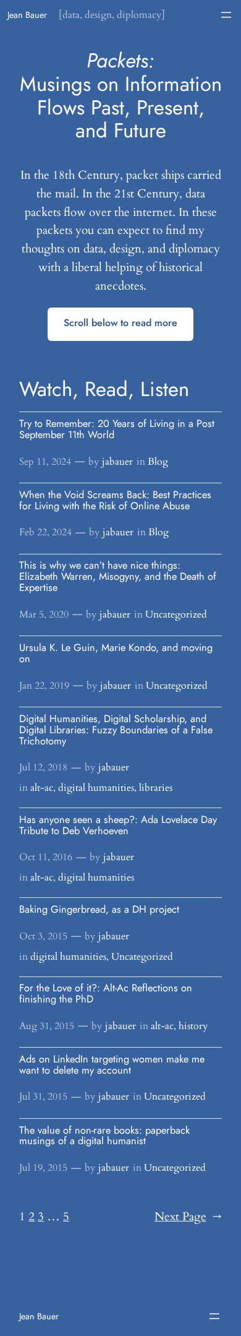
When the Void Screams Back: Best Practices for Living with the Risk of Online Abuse (115, 500)
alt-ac (41, 788)
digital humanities (96, 788)
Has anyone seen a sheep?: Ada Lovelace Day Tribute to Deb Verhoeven (118, 825)
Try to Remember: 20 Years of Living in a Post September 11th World (116, 429)
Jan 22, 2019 (44, 685)
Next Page (188, 1217)
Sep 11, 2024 (45, 461)
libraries (155, 788)
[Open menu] (226, 14)
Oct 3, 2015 (43, 936)
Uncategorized (176, 614)
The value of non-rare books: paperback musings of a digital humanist (104, 1136)
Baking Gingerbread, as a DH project (99, 909)
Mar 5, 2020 (44, 614)
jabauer (117, 461)
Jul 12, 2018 (43, 767)
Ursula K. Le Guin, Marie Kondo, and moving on (116, 653)
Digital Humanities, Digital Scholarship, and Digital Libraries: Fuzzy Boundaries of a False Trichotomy (116, 730)
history (193, 1026)
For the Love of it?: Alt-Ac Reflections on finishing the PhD (105, 994)
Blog (158, 461)
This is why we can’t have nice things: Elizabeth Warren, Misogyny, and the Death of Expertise (117, 576)
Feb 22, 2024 (45, 532)
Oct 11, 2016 (45, 857)
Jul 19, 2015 (43, 1167)
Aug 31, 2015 (46, 1026)
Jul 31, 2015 (43, 1096)
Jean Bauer (27, 15)
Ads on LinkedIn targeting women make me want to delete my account (112, 1065)
